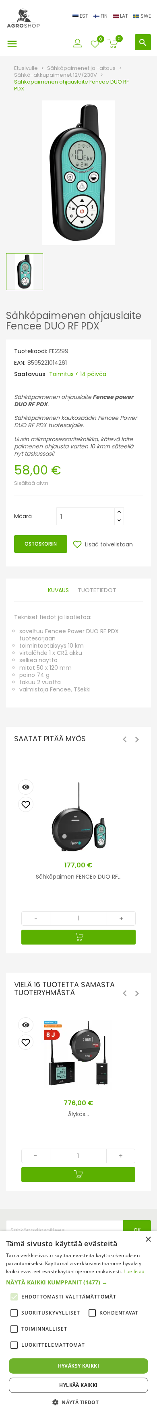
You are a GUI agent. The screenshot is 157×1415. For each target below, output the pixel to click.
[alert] (78, 1323)
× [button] (148, 1240)
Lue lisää (134, 1271)
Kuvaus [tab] (58, 590)
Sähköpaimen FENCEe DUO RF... (79, 877)
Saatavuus (29, 374)
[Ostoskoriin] (78, 937)
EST (83, 15)
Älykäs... (78, 1114)
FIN (104, 15)
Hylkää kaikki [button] (78, 1385)
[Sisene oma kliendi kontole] (78, 41)
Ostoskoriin (41, 543)
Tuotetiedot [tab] (97, 590)
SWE (145, 15)
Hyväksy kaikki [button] (78, 1365)
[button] (78, 1282)
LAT (124, 15)
